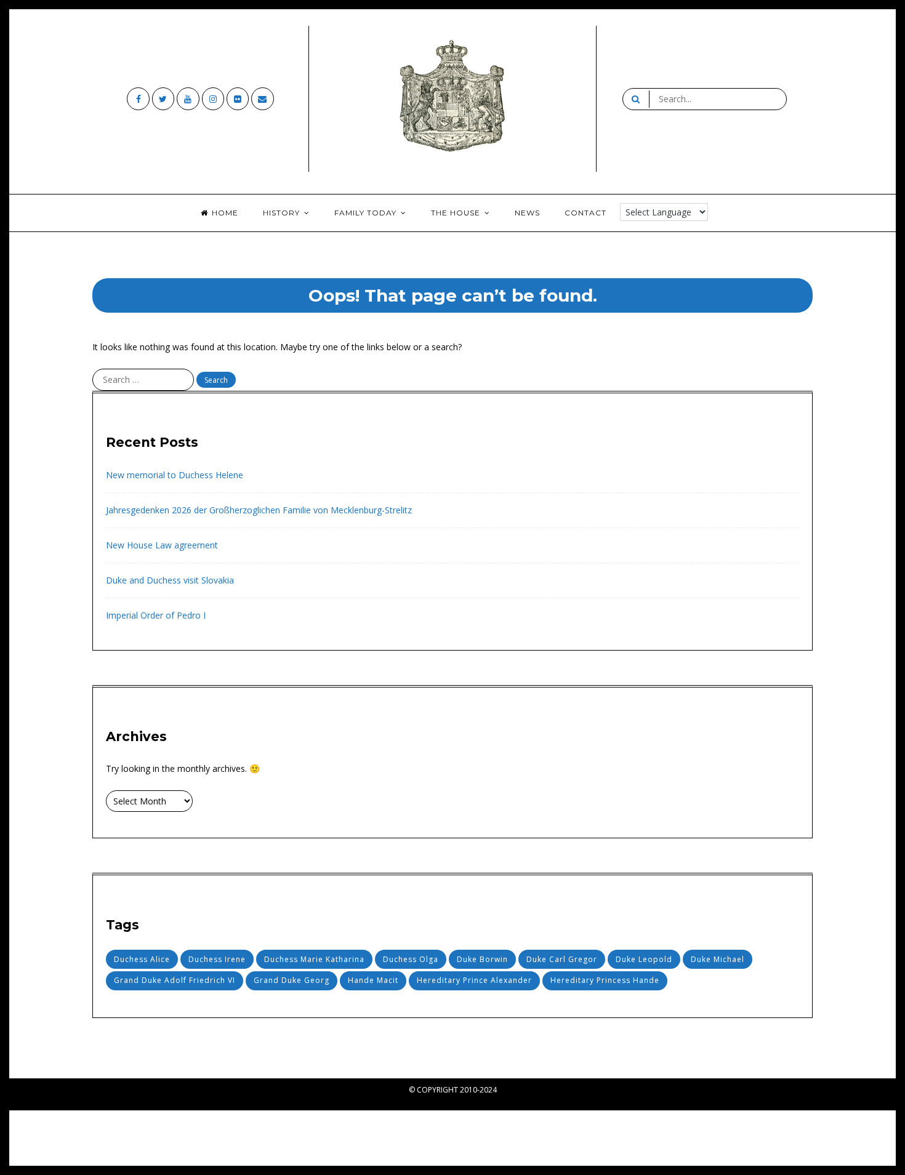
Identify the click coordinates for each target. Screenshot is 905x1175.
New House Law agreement (162, 545)
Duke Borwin (482, 959)
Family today (365, 212)
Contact (585, 212)
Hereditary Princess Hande (604, 980)
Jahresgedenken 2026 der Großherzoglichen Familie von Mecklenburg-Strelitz (259, 510)
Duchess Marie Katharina (314, 959)
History (281, 212)
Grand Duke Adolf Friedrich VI (174, 980)
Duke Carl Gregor (561, 959)
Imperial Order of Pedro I (156, 615)
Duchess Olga (410, 959)
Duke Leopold (644, 959)
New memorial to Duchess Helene (174, 475)
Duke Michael (717, 959)
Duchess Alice (142, 959)
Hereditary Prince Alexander (474, 980)
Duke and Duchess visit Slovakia (170, 580)
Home (225, 212)
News (527, 212)
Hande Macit (373, 980)
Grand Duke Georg (291, 980)
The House (455, 212)
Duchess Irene (217, 959)
